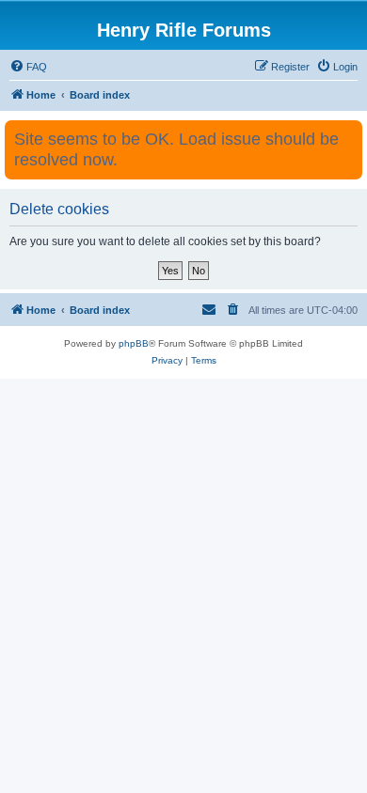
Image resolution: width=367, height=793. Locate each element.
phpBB (134, 343)
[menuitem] (28, 66)
